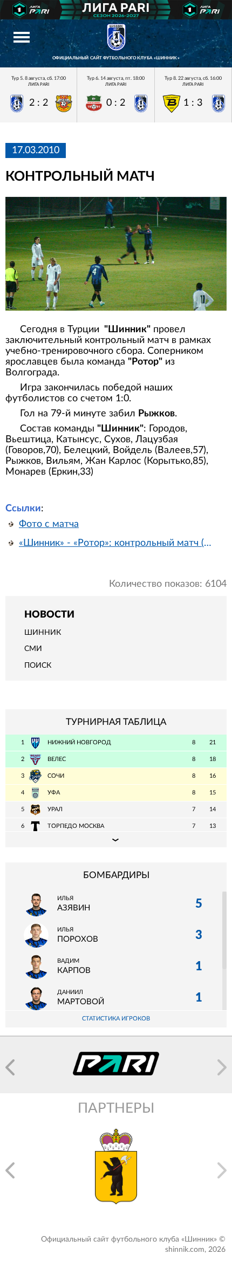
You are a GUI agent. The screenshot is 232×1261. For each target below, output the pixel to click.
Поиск (37, 665)
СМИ (33, 649)
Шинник (42, 632)
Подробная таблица (116, 839)
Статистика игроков (116, 1019)
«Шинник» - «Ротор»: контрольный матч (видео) (117, 543)
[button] (10, 1067)
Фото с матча (49, 524)
